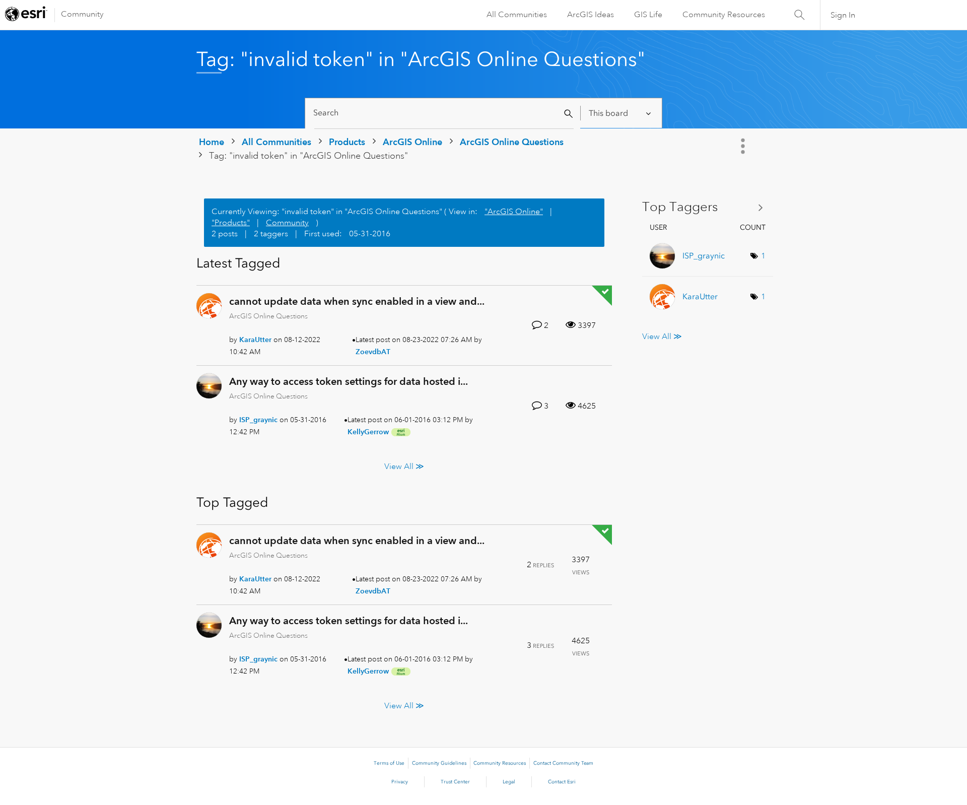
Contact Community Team (563, 763)
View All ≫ (404, 466)
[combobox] (444, 113)
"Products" (231, 223)
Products (347, 142)
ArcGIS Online (412, 142)
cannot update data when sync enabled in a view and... (357, 301)
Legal (509, 782)
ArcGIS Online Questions (512, 142)
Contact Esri (562, 782)
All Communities (517, 15)
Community (82, 14)
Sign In (843, 15)
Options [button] (743, 146)
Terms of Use (389, 763)
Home (211, 142)
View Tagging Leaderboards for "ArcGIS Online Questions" (706, 207)
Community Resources (723, 15)
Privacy (399, 782)
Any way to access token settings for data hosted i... (348, 381)
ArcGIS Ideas (590, 15)
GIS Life (648, 15)
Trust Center (455, 782)
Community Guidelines (439, 763)
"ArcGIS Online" (514, 212)
